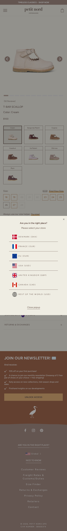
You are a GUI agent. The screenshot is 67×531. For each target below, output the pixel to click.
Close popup (33, 307)
